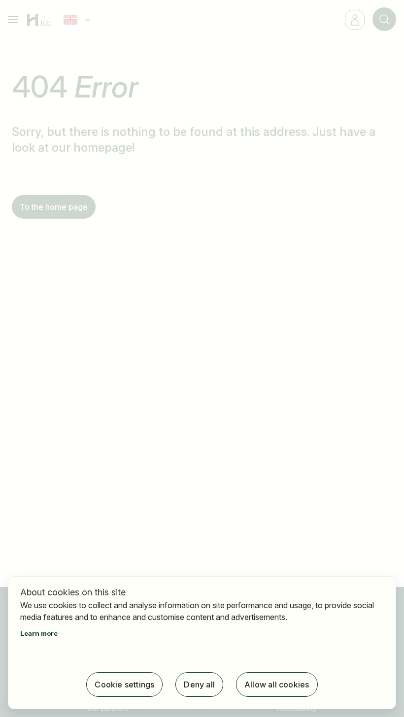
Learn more (39, 633)
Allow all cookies (276, 684)
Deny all (199, 684)
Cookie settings (124, 684)
